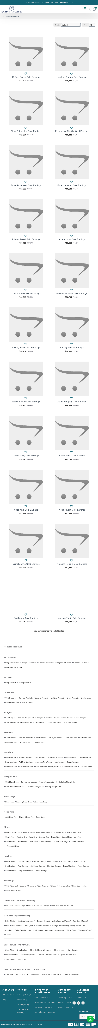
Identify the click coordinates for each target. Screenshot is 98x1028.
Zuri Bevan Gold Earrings (26, 618)
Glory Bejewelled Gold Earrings (26, 131)
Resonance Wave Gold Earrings (71, 293)
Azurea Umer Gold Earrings (72, 456)
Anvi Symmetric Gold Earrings (26, 348)
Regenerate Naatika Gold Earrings (72, 131)
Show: (86, 25)
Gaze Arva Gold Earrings (26, 510)
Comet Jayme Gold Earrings (26, 564)
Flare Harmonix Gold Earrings (71, 185)
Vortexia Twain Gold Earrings (72, 618)
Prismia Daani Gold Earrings (26, 239)
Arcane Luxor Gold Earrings (71, 239)
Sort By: (57, 25)
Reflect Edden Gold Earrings (26, 77)
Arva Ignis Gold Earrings (72, 348)
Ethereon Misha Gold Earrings (26, 293)
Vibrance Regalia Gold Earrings (72, 564)
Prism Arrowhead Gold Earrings (26, 185)
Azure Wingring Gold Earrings (71, 402)
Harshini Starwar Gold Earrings (72, 77)
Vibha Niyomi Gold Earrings (71, 510)
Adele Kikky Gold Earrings (26, 456)
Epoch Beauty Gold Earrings (26, 402)
